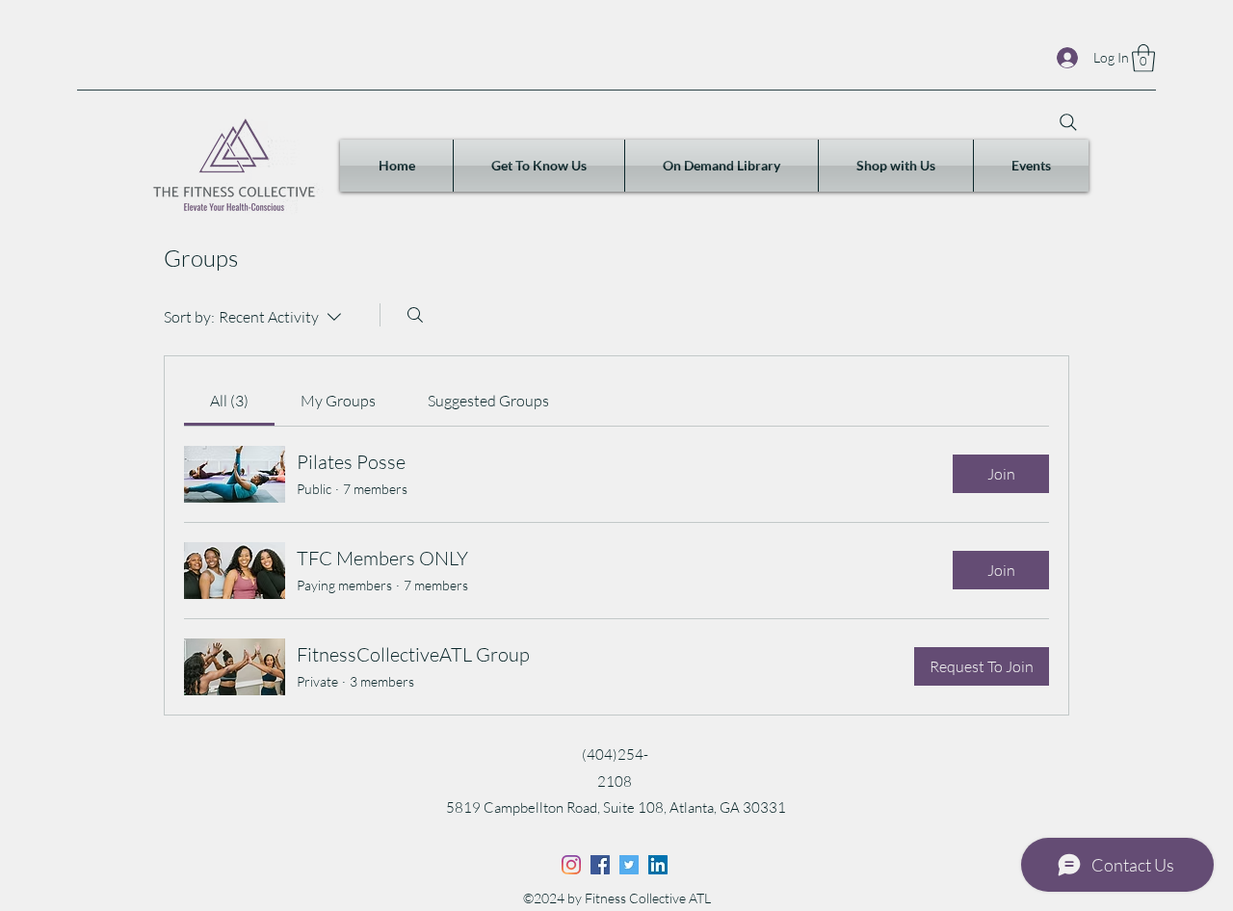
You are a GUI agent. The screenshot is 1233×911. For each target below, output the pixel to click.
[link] (229, 400)
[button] (1143, 58)
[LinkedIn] (658, 864)
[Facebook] (600, 864)
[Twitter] (629, 864)
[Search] (1068, 122)
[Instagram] (571, 864)
